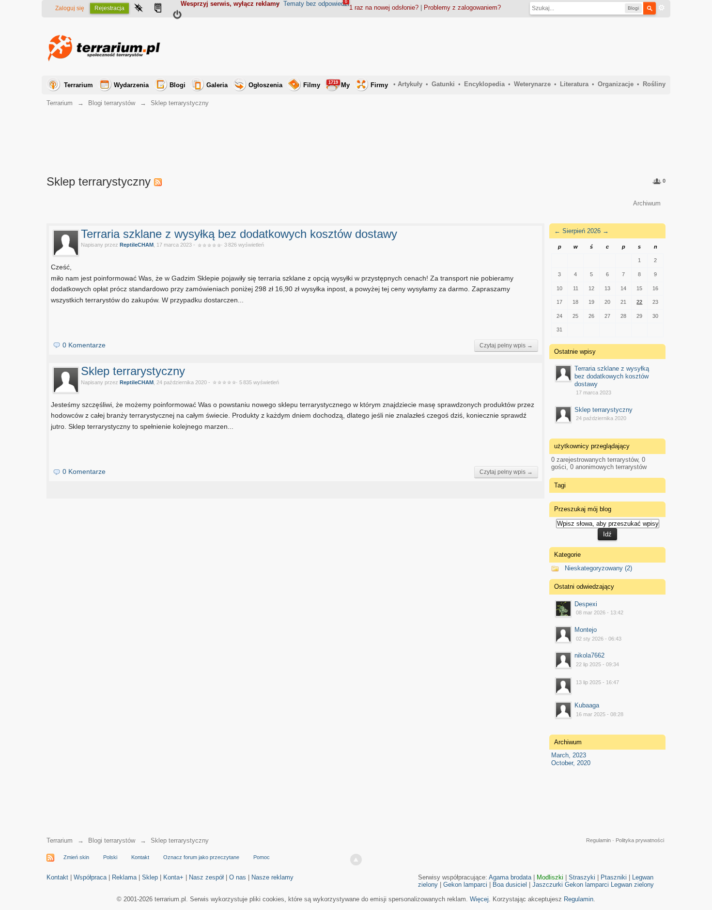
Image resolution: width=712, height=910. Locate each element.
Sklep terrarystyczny (133, 370)
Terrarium (78, 85)
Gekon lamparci (465, 884)
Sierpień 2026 (581, 231)
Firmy (379, 85)
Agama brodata (510, 877)
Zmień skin (76, 857)
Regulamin (598, 840)
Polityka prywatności (640, 840)
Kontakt (140, 857)
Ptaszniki (614, 877)
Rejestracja (109, 8)
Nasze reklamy (272, 877)
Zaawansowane (662, 8)
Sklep (150, 877)
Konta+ (173, 877)
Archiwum (647, 203)
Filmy (311, 85)
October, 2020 (570, 763)
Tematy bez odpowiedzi (316, 3)
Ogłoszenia (265, 85)
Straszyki (582, 877)
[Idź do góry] (356, 859)
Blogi (178, 85)
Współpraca (90, 877)
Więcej (479, 899)
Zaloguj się (69, 8)
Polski (110, 857)
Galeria (217, 85)
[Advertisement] (489, 46)
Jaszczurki (547, 884)
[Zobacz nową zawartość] (158, 8)
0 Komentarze (84, 345)
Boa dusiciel (510, 884)
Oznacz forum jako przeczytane (201, 857)
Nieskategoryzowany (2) (598, 568)
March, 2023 (568, 755)
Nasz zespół (206, 877)
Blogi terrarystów (111, 840)
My (339, 84)
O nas (237, 877)
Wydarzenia (131, 85)
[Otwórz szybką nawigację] (138, 8)
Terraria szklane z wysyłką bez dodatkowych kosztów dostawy (239, 233)
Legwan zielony (632, 884)
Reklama (124, 877)
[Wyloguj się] (177, 16)
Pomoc (261, 857)
